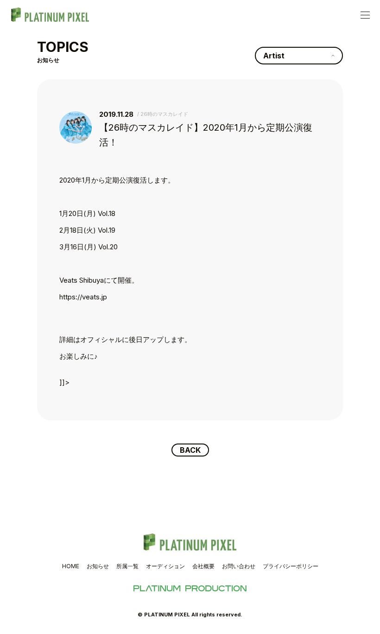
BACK (190, 450)
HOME (70, 566)
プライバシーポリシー (290, 566)
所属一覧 (127, 566)
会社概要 (203, 566)
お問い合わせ (238, 566)
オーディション (165, 566)
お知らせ (98, 566)
